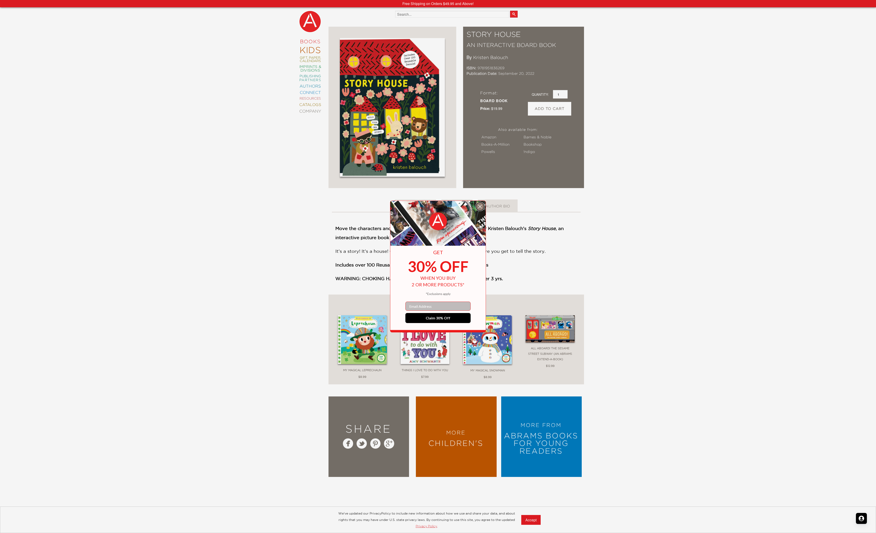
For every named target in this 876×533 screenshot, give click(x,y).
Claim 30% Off (438, 318)
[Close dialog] (480, 206)
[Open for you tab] (861, 518)
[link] (438, 221)
